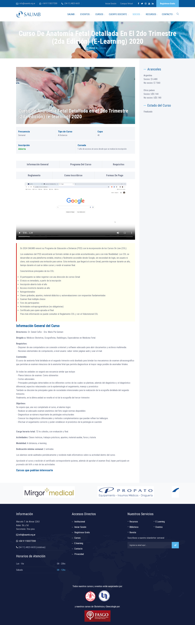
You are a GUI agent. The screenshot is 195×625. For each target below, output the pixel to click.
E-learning (78, 543)
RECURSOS (151, 14)
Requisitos (118, 164)
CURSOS (99, 14)
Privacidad (79, 554)
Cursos (77, 538)
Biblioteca (133, 527)
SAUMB (71, 14)
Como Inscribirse (73, 175)
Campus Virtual (126, 3)
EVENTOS (85, 14)
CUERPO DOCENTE (118, 14)
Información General (38, 164)
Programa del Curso (80, 164)
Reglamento (34, 175)
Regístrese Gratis (167, 3)
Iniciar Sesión (110, 3)
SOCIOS (136, 14)
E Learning (160, 521)
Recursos (133, 521)
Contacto (78, 548)
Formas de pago (114, 175)
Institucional (79, 521)
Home (92, 47)
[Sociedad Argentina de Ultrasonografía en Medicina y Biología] (28, 14)
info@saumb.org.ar (27, 3)
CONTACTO (167, 14)
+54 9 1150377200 (49, 3)
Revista (132, 532)
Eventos (159, 527)
